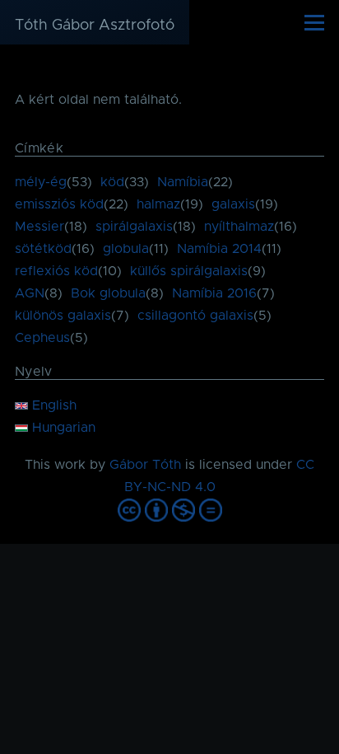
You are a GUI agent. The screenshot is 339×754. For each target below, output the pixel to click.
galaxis (233, 204)
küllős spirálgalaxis (189, 271)
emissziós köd (59, 204)
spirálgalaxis (134, 226)
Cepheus (42, 337)
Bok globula (108, 293)
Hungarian (61, 427)
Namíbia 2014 (219, 248)
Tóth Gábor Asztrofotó (94, 25)
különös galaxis (63, 315)
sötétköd (43, 248)
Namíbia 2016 (214, 293)
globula (126, 248)
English (52, 405)
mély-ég (41, 182)
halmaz (158, 204)
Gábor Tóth (145, 464)
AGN (29, 293)
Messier (39, 226)
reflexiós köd (56, 271)
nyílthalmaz (239, 226)
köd (112, 182)
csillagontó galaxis (195, 315)
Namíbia (182, 182)
